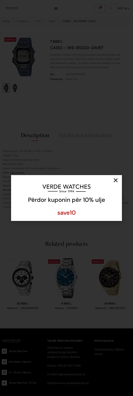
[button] (115, 180)
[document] (66, 198)
